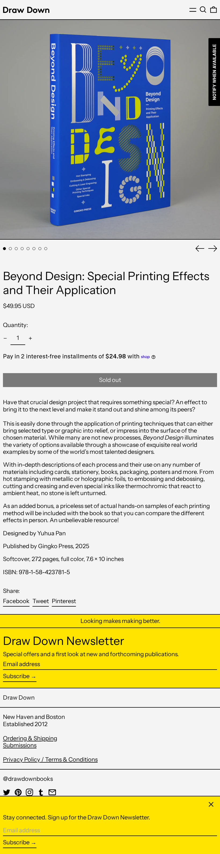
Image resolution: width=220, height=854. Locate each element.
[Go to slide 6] (33, 248)
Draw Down (19, 697)
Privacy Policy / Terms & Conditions (50, 759)
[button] (203, 9)
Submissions (19, 745)
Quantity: (15, 325)
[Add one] (30, 338)
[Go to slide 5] (28, 248)
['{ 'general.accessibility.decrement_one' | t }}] (5, 338)
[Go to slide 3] (16, 248)
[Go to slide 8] (45, 248)
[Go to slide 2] (10, 248)
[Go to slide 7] (39, 248)
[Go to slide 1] (4, 248)
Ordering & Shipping (30, 738)
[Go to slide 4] (22, 248)
